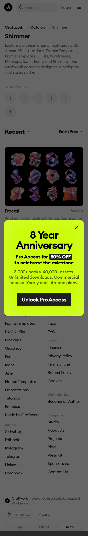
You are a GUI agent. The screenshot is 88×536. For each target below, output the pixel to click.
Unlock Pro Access (44, 299)
